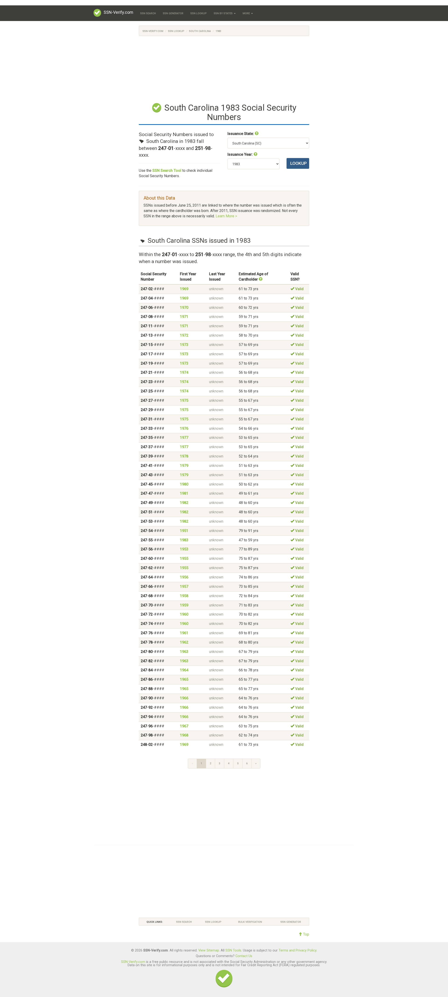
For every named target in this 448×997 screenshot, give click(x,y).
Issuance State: (241, 133)
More (247, 13)
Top (305, 934)
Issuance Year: (241, 154)
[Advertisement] (224, 68)
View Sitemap (208, 950)
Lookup (298, 163)
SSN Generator (173, 13)
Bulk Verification (250, 921)
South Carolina (200, 31)
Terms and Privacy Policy (297, 950)
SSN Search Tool (166, 170)
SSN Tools (233, 950)
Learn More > (226, 216)
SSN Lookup (198, 13)
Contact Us (243, 956)
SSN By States (223, 13)
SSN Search (148, 13)
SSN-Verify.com (118, 12)
